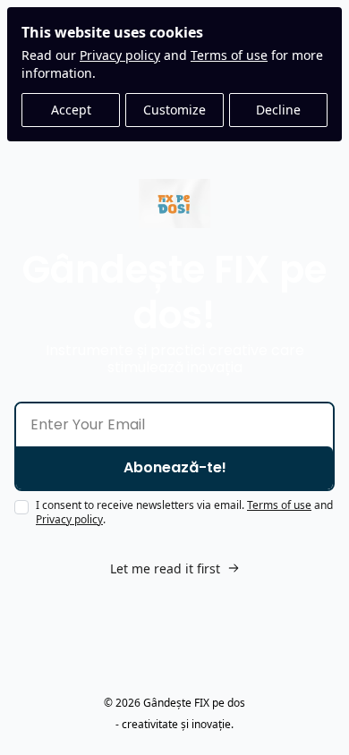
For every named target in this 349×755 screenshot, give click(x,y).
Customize (174, 109)
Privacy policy (120, 55)
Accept (71, 109)
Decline (278, 109)
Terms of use (229, 55)
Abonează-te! (174, 467)
